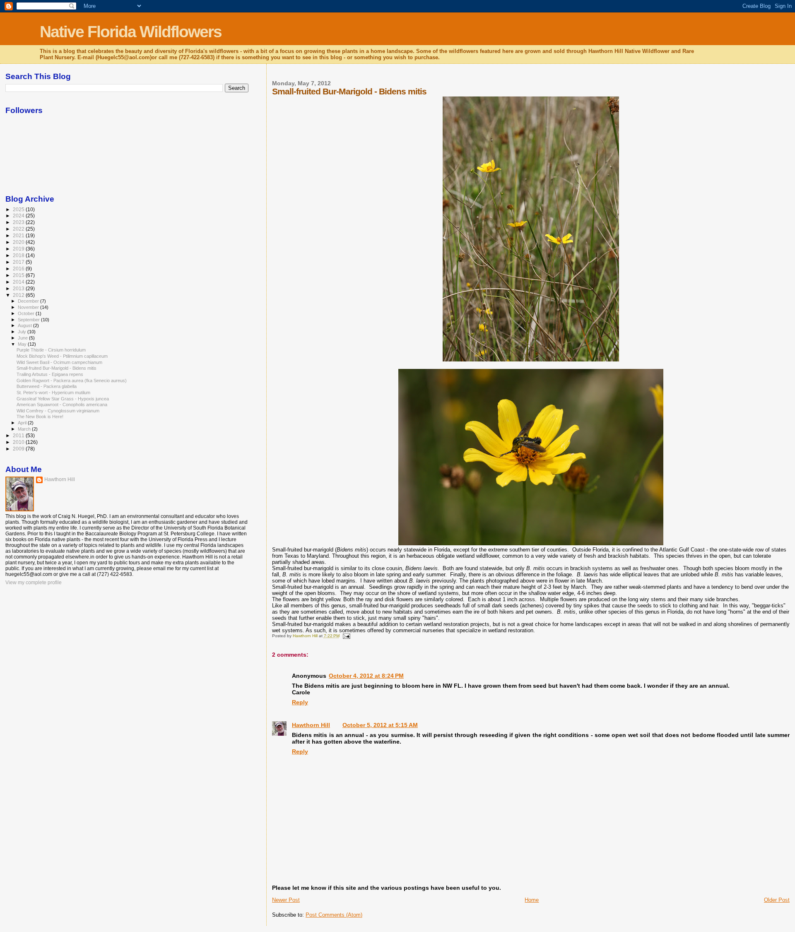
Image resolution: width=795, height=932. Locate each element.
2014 (19, 281)
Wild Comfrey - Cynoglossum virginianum (58, 410)
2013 (19, 288)
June (23, 337)
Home (532, 900)
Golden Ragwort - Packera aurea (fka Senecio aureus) (72, 380)
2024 (19, 215)
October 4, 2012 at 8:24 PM (366, 675)
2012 (19, 295)
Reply (300, 702)
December (29, 301)
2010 (19, 442)
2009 (19, 448)
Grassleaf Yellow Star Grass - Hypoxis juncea (63, 398)
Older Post (777, 900)
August (25, 325)
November (29, 307)
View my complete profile (33, 582)
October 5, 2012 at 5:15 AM (380, 725)
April (23, 422)
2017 (19, 262)
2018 (19, 255)
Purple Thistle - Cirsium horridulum (51, 349)
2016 (19, 268)
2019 (19, 248)
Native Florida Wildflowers (131, 32)
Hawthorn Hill (311, 725)
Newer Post (286, 900)
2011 (19, 435)
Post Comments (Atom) (334, 915)
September (29, 319)
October (27, 313)
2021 (19, 235)
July (22, 331)
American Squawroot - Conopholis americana (62, 404)
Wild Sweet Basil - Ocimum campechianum (59, 362)
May (23, 344)
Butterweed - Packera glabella (47, 386)
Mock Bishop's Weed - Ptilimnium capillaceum (62, 356)
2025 (19, 209)
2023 (19, 222)
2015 (19, 275)
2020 (19, 242)
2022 (19, 228)
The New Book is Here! (40, 416)
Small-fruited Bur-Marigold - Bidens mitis (56, 368)
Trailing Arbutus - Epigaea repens (50, 374)
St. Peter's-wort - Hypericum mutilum (53, 392)
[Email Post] (346, 635)
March (25, 428)
